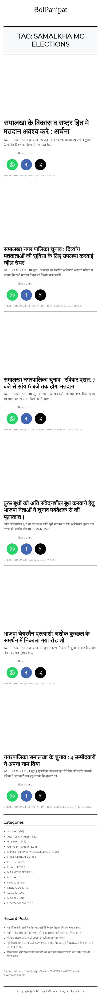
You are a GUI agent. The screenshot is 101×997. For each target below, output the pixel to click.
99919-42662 (63, 971)
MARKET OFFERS (18, 872)
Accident (13, 831)
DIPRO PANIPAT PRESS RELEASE (28, 851)
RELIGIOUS (14, 887)
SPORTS (12, 897)
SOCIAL (12, 892)
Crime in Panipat (18, 846)
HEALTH (12, 867)
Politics (11, 882)
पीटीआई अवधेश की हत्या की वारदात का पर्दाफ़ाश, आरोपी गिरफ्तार (36, 938)
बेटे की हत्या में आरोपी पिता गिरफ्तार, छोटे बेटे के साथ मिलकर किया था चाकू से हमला (44, 927)
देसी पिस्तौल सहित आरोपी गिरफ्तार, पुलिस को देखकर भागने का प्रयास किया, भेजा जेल (45, 932)
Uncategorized (16, 903)
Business (13, 841)
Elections (13, 862)
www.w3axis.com (15, 975)
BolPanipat (50, 9)
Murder (12, 877)
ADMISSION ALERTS (20, 836)
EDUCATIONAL (17, 857)
